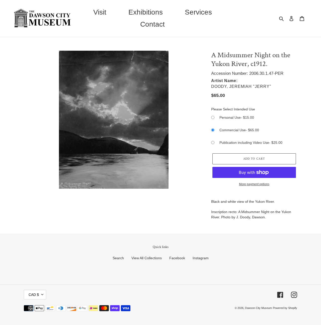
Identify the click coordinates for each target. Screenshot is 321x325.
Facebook (177, 258)
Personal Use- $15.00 (236, 117)
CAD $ (34, 295)
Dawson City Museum (258, 307)
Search (118, 258)
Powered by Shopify (285, 307)
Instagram (201, 258)
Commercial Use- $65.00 (239, 130)
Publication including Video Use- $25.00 (250, 143)
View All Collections (146, 258)
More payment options (254, 184)
